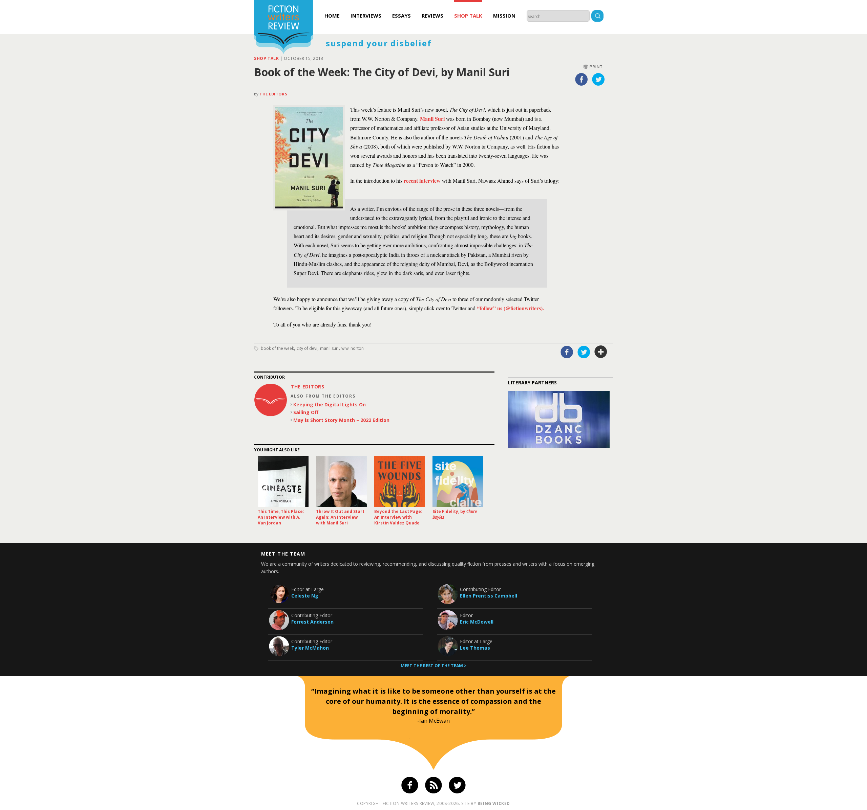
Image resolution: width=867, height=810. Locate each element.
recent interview (422, 180)
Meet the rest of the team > (434, 666)
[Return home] (283, 27)
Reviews (432, 15)
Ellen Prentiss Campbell (488, 595)
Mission (504, 15)
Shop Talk (468, 15)
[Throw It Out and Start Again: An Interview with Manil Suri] (341, 481)
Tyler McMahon (310, 648)
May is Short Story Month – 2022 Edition (341, 420)
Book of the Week (277, 348)
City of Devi (307, 348)
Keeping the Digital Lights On (329, 404)
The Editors (273, 93)
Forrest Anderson (312, 621)
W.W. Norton (352, 348)
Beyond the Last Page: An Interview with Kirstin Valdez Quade (398, 517)
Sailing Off (305, 412)
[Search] (597, 16)
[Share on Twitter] (598, 79)
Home (332, 15)
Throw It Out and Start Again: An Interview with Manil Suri (340, 517)
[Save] (600, 351)
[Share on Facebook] (581, 79)
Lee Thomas (475, 648)
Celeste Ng (304, 595)
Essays (401, 15)
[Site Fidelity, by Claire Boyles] (457, 481)
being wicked (494, 803)
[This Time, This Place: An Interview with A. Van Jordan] (283, 481)
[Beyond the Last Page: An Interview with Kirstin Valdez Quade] (399, 481)
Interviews (366, 15)
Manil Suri (433, 118)
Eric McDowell (476, 621)
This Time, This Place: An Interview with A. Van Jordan (281, 517)
